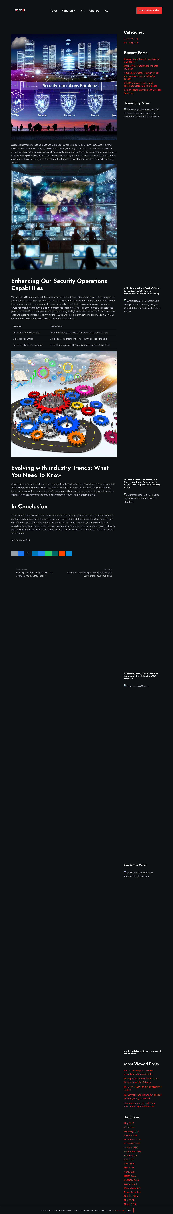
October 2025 (131, 1147)
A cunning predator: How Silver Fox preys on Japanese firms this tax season (141, 75)
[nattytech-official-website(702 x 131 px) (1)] (21, 10)
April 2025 (129, 1171)
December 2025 (132, 1139)
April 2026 (129, 1127)
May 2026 (129, 1123)
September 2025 (132, 1151)
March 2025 (130, 1175)
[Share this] (21, 553)
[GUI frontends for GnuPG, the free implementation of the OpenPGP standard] (143, 586)
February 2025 (131, 1179)
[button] (131, 11)
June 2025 (129, 1163)
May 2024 (129, 1200)
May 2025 (129, 1167)
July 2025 (129, 1159)
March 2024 (130, 1204)
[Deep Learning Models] (143, 775)
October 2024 (131, 1196)
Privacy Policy (119, 1210)
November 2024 (132, 1192)
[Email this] (14, 553)
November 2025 (132, 1143)
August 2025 (130, 1155)
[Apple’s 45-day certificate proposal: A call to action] (143, 963)
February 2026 (131, 1131)
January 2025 (130, 1183)
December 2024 (132, 1187)
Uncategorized (131, 42)
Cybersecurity (131, 38)
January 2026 (130, 1135)
